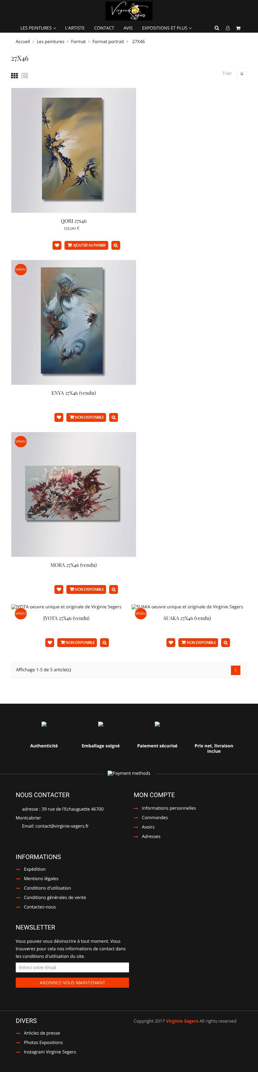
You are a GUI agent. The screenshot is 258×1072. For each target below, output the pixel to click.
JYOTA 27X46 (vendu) (66, 618)
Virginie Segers (182, 1021)
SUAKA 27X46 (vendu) (187, 618)
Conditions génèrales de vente (55, 898)
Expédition (35, 869)
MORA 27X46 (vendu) (73, 565)
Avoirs (148, 827)
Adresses (151, 837)
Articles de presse (38, 1033)
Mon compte (154, 795)
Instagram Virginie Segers (46, 1052)
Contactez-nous (40, 907)
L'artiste (75, 28)
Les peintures (36, 28)
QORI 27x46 (74, 221)
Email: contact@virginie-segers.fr (55, 826)
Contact (104, 28)
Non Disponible (89, 417)
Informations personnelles (169, 808)
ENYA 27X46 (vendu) (73, 393)
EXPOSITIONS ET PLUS (165, 28)
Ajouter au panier (89, 245)
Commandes (155, 818)
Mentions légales (41, 879)
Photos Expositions (39, 1043)
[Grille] (14, 76)
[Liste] (24, 76)
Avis (128, 28)
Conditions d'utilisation (47, 888)
